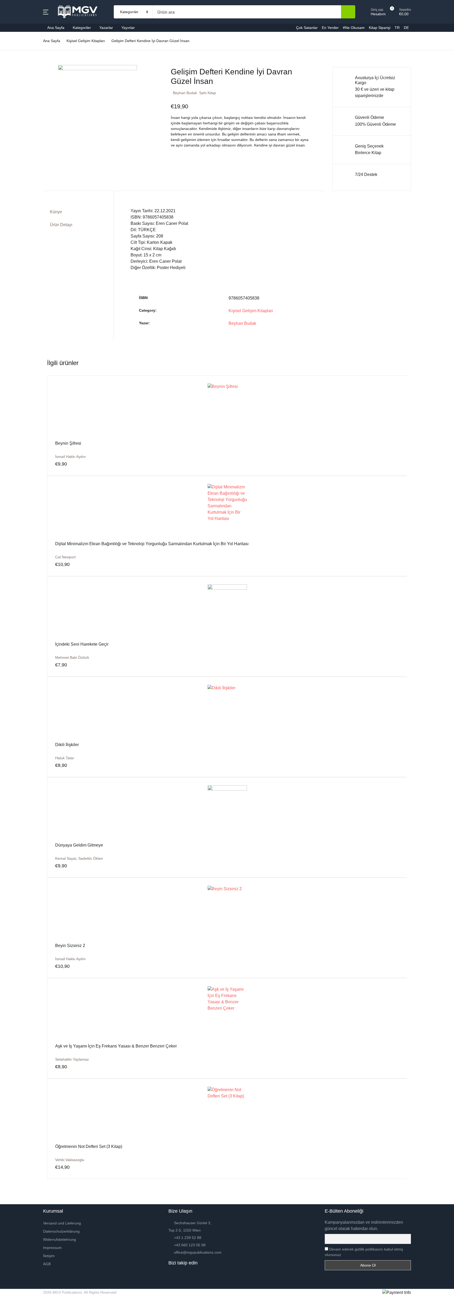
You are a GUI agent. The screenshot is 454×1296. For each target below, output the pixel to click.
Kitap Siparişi (20, 127)
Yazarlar (106, 28)
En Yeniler (17, 100)
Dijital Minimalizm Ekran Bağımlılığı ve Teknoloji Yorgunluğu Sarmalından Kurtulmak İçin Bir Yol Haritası (152, 543)
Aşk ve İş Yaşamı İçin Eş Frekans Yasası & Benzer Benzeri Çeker (116, 1046)
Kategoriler (18, 45)
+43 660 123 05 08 (189, 1245)
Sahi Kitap (207, 93)
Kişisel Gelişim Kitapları (251, 310)
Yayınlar (128, 28)
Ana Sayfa (17, 31)
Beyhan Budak (185, 93)
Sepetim (15, 141)
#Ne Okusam (20, 114)
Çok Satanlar (20, 86)
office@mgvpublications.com (197, 1252)
